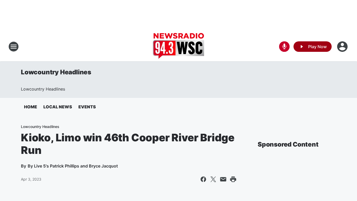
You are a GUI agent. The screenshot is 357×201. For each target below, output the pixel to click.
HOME (30, 106)
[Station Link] (178, 46)
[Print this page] (233, 179)
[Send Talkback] (284, 46)
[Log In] (343, 46)
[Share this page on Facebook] (203, 179)
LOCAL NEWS (57, 106)
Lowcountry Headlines (56, 72)
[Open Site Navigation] (13, 46)
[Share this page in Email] (223, 179)
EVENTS (87, 106)
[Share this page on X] (213, 179)
